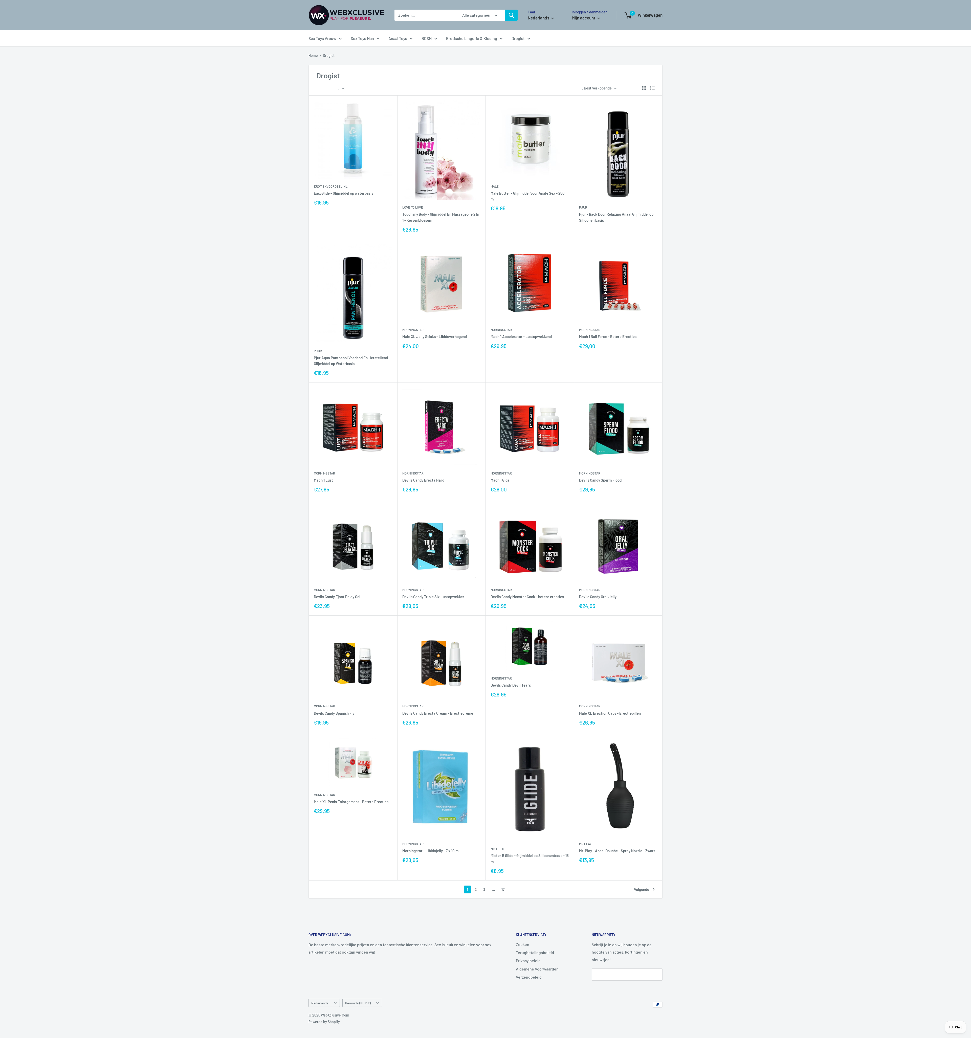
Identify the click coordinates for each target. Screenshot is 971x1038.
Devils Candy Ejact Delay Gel (337, 596)
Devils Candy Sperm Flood (600, 480)
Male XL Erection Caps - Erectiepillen (610, 713)
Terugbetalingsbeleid (535, 952)
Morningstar (413, 330)
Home (313, 55)
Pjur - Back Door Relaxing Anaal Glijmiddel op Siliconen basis (616, 217)
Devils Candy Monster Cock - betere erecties (527, 596)
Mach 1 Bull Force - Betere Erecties (607, 336)
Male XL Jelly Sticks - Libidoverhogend (434, 336)
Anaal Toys (397, 38)
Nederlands (319, 1003)
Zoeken (522, 944)
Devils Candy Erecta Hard (423, 480)
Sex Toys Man (362, 38)
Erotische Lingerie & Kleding (471, 38)
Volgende (641, 889)
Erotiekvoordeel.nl (330, 186)
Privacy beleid (528, 960)
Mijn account (584, 17)
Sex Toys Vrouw (322, 38)
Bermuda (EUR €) (358, 1003)
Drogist (518, 38)
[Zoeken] (511, 15)
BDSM (427, 38)
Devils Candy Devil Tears (511, 685)
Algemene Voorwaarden (537, 968)
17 (502, 889)
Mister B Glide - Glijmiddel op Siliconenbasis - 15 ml (530, 858)
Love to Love (412, 207)
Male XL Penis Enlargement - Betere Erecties (351, 801)
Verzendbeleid (529, 977)
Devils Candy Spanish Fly (334, 713)
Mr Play (585, 844)
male (495, 186)
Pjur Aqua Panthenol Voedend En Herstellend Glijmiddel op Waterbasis (351, 360)
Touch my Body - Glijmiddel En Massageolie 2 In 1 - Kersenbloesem (440, 217)
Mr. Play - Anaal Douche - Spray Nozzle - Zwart (617, 850)
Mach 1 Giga (500, 480)
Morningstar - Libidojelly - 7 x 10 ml (430, 850)
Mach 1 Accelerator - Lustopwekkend (521, 336)
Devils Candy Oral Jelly (597, 596)
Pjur (583, 207)
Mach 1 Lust (323, 480)
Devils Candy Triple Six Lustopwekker (433, 596)
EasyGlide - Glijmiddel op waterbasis (343, 193)
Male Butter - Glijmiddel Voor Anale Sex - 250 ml (528, 196)
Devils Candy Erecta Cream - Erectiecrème (437, 713)
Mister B (497, 849)
